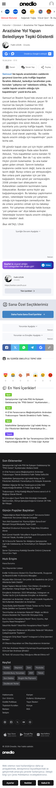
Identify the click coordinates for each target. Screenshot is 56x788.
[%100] (27, 11)
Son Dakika (9, 678)
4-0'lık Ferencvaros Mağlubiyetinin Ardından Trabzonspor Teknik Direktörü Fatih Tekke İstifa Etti (28, 414)
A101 (31, 673)
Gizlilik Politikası (9, 702)
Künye (29, 705)
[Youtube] (23, 722)
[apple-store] (10, 734)
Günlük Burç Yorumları (14, 673)
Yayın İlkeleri (32, 702)
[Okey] (19, 11)
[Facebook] (11, 722)
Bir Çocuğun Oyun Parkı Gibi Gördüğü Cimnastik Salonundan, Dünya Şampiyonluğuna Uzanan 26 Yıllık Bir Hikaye (26, 501)
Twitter (7, 667)
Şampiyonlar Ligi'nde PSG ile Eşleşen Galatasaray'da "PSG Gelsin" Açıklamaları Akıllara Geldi (26, 401)
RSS (28, 709)
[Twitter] (17, 722)
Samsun (7, 73)
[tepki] (5, 375)
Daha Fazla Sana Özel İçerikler (26, 314)
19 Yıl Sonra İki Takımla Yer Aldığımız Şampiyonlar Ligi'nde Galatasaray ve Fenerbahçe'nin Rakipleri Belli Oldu (26, 544)
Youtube (39, 667)
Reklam (5, 709)
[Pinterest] (30, 722)
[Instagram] (4, 722)
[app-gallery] (44, 734)
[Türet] (44, 11)
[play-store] (27, 734)
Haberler (6, 25)
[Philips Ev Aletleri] (11, 11)
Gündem (17, 25)
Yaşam (9, 434)
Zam (29, 667)
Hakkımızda (7, 694)
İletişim (5, 712)
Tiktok (40, 673)
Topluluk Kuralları (10, 705)
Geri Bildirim (8, 698)
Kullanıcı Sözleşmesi (35, 698)
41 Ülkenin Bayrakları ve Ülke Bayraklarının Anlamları (26, 643)
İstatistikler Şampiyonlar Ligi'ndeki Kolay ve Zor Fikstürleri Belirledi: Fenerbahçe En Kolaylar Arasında (27, 427)
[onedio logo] (26, 752)
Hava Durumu (8, 563)
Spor (8, 395)
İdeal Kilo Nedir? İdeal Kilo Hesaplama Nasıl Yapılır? (25, 625)
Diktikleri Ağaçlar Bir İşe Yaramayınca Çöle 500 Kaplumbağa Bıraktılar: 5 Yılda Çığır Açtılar (29, 440)
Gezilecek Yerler (11, 683)
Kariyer (29, 694)
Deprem (18, 667)
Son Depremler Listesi (12, 568)
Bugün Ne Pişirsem (27, 678)
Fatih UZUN (20, 45)
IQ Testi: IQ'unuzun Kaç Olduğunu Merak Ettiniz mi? (26, 654)
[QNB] (36, 11)
